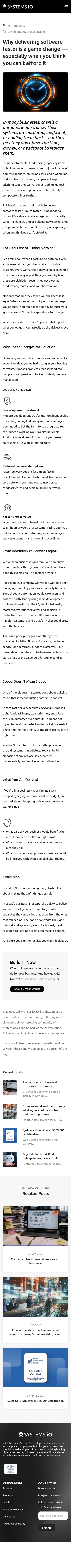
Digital (31, 31)
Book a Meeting (47, 1488)
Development (16, 31)
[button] (27, 989)
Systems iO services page (39, 979)
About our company (14, 1523)
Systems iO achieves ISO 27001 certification (35, 1401)
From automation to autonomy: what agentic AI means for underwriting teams (35, 1332)
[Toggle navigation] (66, 6)
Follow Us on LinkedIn (50, 1502)
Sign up (47, 1527)
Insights (7, 1502)
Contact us (9, 1516)
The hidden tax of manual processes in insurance (35, 1261)
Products (8, 1495)
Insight (40, 31)
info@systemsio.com (50, 1495)
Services (7, 1488)
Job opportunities (13, 1509)
